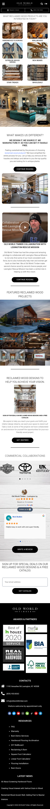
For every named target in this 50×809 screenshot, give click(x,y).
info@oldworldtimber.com (17, 701)
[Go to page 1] (20, 541)
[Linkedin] (40, 713)
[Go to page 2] (22, 541)
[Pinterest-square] (36, 713)
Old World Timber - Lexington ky (25, 496)
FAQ (13, 726)
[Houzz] (27, 713)
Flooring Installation (19, 763)
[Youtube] (18, 713)
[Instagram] (23, 713)
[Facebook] (9, 713)
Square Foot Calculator (21, 754)
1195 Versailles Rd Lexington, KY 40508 (22, 686)
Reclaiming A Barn (19, 749)
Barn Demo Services (20, 736)
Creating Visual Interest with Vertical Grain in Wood (22, 788)
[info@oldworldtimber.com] (3, 700)
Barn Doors (16, 768)
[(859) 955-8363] (3, 693)
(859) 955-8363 (12, 694)
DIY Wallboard (17, 745)
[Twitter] (14, 713)
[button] (2, 106)
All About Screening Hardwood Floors (16, 782)
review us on (23, 509)
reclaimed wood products (15, 153)
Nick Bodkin (17, 517)
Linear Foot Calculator (20, 759)
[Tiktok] (31, 713)
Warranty (15, 731)
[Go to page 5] (29, 541)
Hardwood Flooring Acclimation (25, 740)
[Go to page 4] (27, 541)
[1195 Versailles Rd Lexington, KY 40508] (3, 686)
